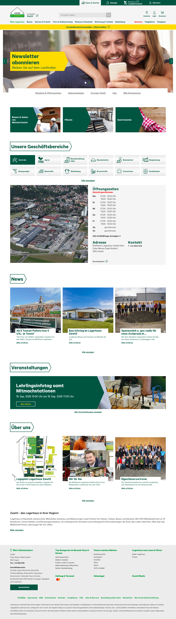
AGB (41, 597)
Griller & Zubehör (61, 560)
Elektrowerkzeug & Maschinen (66, 565)
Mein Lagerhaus (17, 22)
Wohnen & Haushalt (83, 22)
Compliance (72, 597)
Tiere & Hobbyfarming (63, 22)
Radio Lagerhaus (138, 554)
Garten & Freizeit (42, 22)
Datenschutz (50, 597)
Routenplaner (99, 261)
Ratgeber (161, 22)
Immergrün (98, 557)
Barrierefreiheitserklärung (147, 597)
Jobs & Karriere (92, 597)
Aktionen (138, 22)
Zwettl (30, 16)
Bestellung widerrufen (111, 597)
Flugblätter (150, 22)
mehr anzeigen (99, 568)
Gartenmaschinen (62, 557)
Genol (96, 565)
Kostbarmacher (99, 554)
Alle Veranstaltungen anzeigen (88, 412)
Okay (96, 562)
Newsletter (128, 597)
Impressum (32, 597)
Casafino (97, 560)
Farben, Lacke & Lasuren (64, 563)
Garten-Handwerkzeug (63, 568)
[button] (17, 12)
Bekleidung (120, 22)
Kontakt (61, 597)
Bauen (29, 22)
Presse (134, 557)
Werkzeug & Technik (104, 22)
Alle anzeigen (88, 180)
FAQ (81, 597)
